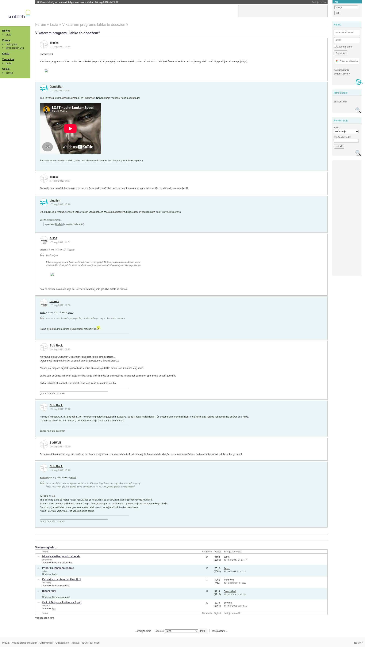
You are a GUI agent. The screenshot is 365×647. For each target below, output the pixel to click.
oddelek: (160, 630)
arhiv (8, 34)
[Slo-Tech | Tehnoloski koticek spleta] (19, 15)
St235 (53, 238)
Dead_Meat (230, 591)
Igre (54, 608)
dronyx (54, 301)
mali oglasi (11, 44)
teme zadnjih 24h (15, 47)
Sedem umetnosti (61, 597)
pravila (9, 72)
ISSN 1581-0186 (91, 642)
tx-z (44, 594)
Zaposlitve (8, 59)
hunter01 (46, 605)
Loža (54, 574)
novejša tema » (219, 630)
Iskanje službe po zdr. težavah (61, 556)
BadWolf (55, 443)
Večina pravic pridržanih (24, 642)
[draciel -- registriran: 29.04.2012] (44, 44)
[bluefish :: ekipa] (44, 202)
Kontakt (75, 642)
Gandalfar (56, 87)
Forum (6, 40)
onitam (45, 571)
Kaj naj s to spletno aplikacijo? (61, 579)
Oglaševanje (62, 642)
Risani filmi (49, 591)
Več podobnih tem (44, 617)
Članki (5, 53)
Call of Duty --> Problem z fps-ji (61, 602)
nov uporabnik (341, 69)
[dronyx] (44, 303)
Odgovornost (46, 642)
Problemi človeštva (62, 562)
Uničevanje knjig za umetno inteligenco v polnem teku (77, 2)
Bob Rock (56, 345)
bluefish (55, 200)
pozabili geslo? (342, 73)
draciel (54, 43)
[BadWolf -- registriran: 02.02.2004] (44, 444)
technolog (46, 582)
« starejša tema (143, 630)
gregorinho (47, 559)
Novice (6, 30)
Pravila (6, 642)
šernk (226, 556)
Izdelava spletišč (60, 585)
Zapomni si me (344, 46)
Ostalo (6, 68)
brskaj (9, 63)
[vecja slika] (64, 70)
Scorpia (228, 602)
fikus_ (227, 568)
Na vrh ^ (358, 642)
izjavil (71, 249)
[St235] (44, 240)
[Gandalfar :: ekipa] (44, 88)
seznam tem (340, 101)
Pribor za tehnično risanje (58, 568)
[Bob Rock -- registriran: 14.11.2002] (44, 347)
